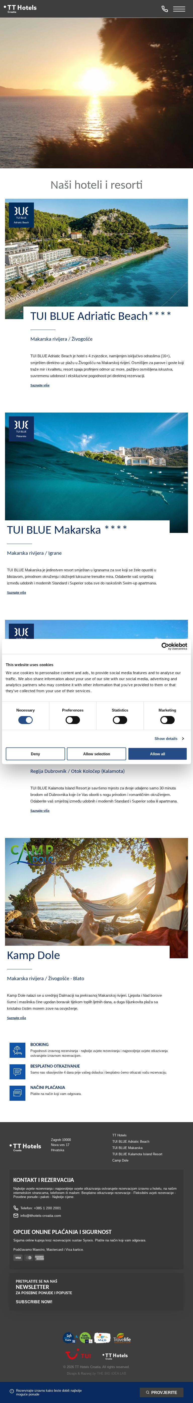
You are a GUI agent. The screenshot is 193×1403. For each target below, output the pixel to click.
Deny (35, 753)
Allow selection (96, 753)
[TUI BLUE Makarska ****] (96, 473)
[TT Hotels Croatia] (115, 1360)
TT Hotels (119, 1135)
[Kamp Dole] (96, 898)
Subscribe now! (34, 1302)
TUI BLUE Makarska (127, 1148)
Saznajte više (40, 385)
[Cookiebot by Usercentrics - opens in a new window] (165, 646)
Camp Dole (120, 1160)
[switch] (73, 720)
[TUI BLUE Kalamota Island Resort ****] (21, 637)
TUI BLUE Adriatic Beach (130, 1141)
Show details (166, 738)
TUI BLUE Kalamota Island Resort (137, 1154)
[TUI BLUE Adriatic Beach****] (96, 259)
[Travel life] (122, 1338)
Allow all (157, 753)
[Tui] (77, 1357)
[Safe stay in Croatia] (77, 1338)
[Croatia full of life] (102, 1338)
